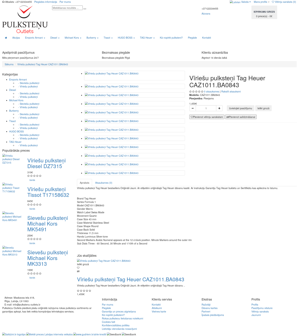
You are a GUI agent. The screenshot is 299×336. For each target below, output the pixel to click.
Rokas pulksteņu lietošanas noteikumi (122, 318)
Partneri (206, 311)
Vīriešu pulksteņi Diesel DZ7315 (46, 163)
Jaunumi (256, 315)
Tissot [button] (107, 37)
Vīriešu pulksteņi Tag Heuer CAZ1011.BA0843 (42, 64)
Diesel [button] (54, 37)
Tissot (12, 121)
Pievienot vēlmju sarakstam (208, 117)
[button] (240, 1)
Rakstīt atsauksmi (231, 91)
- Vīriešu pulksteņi (27, 86)
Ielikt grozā (263, 108)
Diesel (12, 90)
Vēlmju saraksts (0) (285, 1)
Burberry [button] (92, 37)
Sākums (9, 64)
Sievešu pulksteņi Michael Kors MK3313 (47, 257)
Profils (254, 304)
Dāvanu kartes (210, 308)
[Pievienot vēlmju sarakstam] (187, 267)
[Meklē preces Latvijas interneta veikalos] (14, 334)
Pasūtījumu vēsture (262, 308)
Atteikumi (157, 308)
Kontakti (206, 37)
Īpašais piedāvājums (213, 315)
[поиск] (84, 8)
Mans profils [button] (260, 1)
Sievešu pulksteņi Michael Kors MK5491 (47, 223)
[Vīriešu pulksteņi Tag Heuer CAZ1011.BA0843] (134, 75)
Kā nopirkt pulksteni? (171, 37)
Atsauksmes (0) (103, 182)
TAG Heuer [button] (146, 37)
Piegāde (192, 37)
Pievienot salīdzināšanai (242, 117)
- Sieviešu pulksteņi (27, 83)
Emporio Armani (18, 79)
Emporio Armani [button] (34, 37)
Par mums (65, 1)
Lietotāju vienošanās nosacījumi (119, 328)
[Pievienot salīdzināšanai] (187, 271)
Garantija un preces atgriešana (119, 311)
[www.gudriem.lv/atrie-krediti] (89, 334)
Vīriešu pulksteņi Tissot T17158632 (48, 191)
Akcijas (16, 37)
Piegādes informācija (45, 1)
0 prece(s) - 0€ (264, 14)
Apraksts (84, 182)
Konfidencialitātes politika (115, 325)
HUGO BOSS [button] (125, 37)
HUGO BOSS (16, 131)
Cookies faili (108, 322)
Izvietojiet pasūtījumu (240, 108)
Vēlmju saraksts (260, 311)
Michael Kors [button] (72, 37)
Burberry (14, 110)
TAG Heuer (15, 142)
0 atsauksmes (211, 91)
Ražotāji (206, 304)
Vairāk (32, 179)
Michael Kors (16, 100)
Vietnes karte (159, 311)
